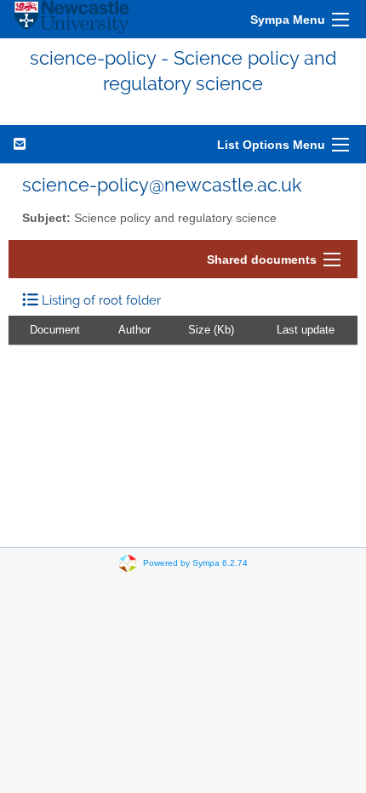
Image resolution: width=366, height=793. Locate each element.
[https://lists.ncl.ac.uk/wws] (71, 19)
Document (55, 329)
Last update (306, 329)
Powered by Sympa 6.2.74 (195, 562)
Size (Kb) (211, 329)
